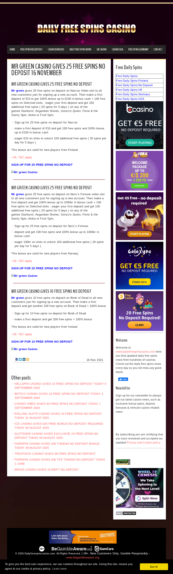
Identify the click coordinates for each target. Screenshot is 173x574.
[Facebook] (17, 359)
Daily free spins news (80, 49)
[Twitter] (20, 359)
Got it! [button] (154, 566)
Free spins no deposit (31, 49)
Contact (158, 49)
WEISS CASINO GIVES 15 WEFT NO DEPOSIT (47, 469)
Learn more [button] (59, 568)
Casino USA (117, 49)
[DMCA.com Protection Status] (139, 513)
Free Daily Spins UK (129, 89)
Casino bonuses (56, 49)
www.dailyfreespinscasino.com (135, 351)
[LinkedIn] (24, 359)
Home (12, 49)
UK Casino (102, 49)
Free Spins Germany (138, 49)
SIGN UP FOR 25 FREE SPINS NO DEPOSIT (41, 164)
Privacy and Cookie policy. (144, 442)
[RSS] (27, 359)
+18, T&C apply (21, 157)
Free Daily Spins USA (130, 99)
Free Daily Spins (127, 76)
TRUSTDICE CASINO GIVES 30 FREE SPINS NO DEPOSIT (55, 453)
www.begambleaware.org (82, 557)
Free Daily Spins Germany (133, 94)
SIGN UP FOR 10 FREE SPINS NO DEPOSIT (41, 341)
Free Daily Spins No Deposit (134, 85)
